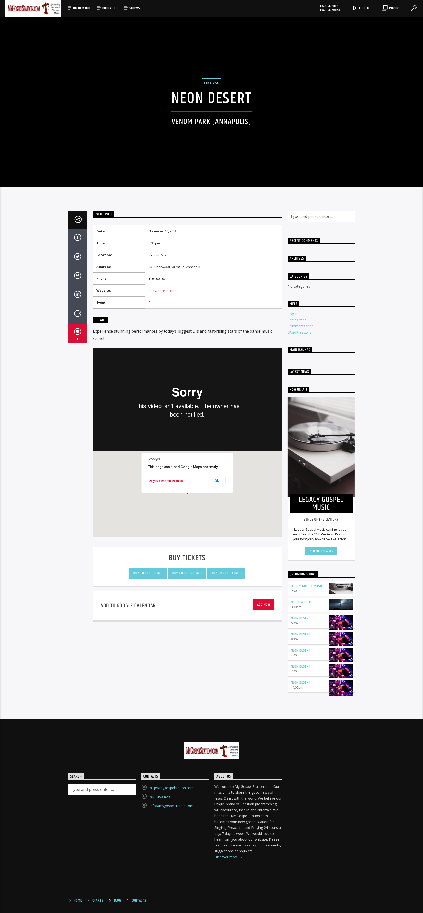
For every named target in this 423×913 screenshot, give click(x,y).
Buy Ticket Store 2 (187, 573)
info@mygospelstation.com (171, 805)
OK (217, 481)
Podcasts (110, 8)
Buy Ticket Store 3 (226, 573)
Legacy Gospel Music (307, 586)
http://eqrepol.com (162, 291)
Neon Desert (301, 618)
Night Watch (301, 602)
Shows (134, 8)
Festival (211, 82)
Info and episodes (321, 550)
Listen (364, 8)
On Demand (81, 8)
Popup (393, 8)
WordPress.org (299, 332)
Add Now (263, 604)
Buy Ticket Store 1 (147, 573)
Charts (97, 900)
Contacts (139, 900)
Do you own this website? (166, 481)
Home (78, 900)
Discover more (226, 857)
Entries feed (297, 320)
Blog (117, 900)
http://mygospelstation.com (172, 787)
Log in (292, 314)
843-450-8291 (161, 796)
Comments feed (300, 326)
